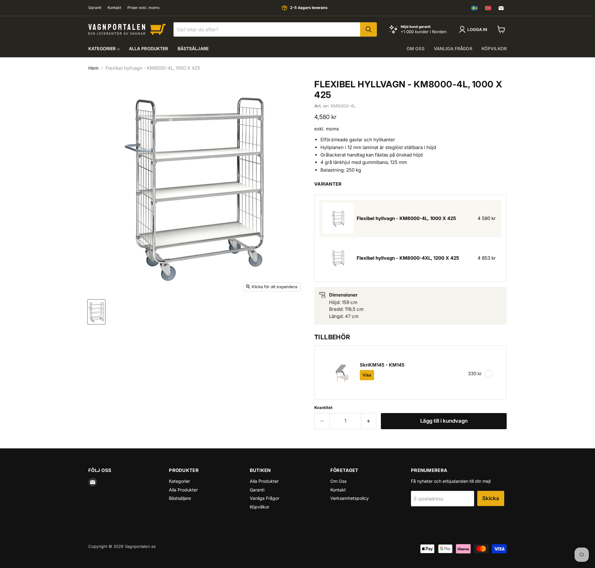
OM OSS (416, 48)
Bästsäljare (193, 48)
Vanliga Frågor (264, 498)
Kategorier (102, 48)
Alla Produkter (148, 48)
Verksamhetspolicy (349, 498)
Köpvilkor (494, 48)
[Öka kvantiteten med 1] (369, 421)
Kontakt (114, 8)
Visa (367, 374)
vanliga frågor (453, 48)
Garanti (94, 8)
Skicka (490, 498)
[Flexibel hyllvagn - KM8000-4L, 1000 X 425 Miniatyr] (96, 312)
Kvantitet (323, 407)
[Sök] (368, 29)
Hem (93, 68)
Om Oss (338, 481)
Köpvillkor (259, 506)
